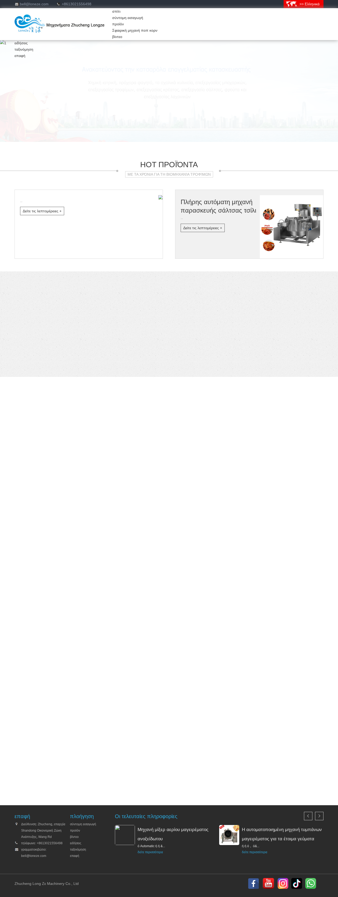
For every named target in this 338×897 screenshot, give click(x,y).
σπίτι (116, 11)
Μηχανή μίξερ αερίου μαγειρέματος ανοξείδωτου (54, 288)
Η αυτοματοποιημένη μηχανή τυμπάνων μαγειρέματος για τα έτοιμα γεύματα (97, 300)
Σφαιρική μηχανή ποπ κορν (134, 30)
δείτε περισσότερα (150, 852)
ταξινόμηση (24, 49)
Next (319, 755)
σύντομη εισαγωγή (127, 18)
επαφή (20, 56)
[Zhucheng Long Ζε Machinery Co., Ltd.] (60, 31)
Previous (308, 755)
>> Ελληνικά (309, 4)
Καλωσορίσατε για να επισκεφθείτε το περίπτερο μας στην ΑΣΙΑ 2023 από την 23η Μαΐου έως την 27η (118, 319)
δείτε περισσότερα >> (72, 780)
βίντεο (117, 37)
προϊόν (118, 24)
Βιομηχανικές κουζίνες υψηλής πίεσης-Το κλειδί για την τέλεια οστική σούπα (96, 313)
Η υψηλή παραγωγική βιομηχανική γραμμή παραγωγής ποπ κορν (88, 307)
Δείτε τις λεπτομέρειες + (42, 211)
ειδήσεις (21, 43)
